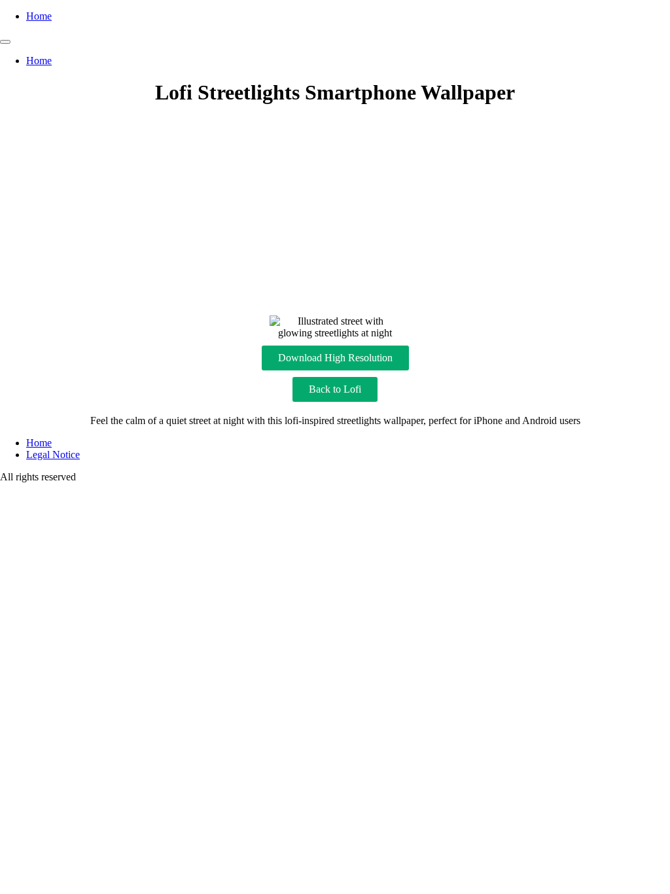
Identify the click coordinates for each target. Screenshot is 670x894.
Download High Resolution (335, 357)
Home (39, 16)
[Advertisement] (335, 210)
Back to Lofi (335, 389)
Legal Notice (53, 454)
